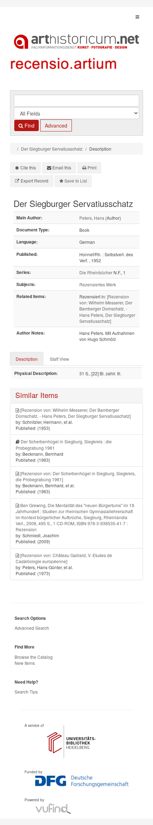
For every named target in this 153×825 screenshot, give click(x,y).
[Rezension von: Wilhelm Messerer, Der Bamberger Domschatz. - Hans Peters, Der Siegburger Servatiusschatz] (107, 308)
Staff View (59, 359)
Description (27, 359)
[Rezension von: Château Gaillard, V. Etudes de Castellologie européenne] (64, 558)
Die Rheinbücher (95, 272)
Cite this (28, 167)
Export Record (34, 181)
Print (92, 167)
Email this (61, 167)
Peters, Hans (91, 218)
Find (29, 125)
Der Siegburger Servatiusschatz (52, 149)
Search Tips (26, 692)
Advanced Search (32, 628)
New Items (25, 663)
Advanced (56, 125)
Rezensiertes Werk (97, 284)
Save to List (75, 181)
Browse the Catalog (34, 657)
